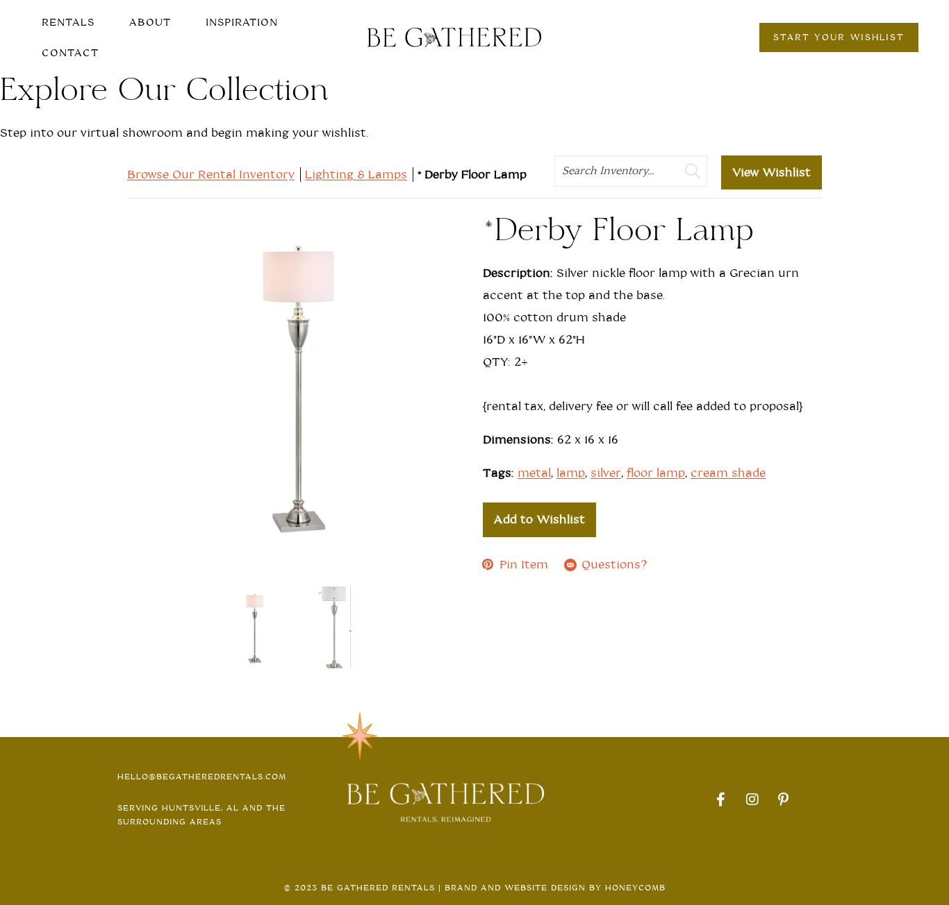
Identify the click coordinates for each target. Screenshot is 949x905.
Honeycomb (635, 888)
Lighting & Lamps (356, 174)
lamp (570, 473)
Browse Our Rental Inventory (211, 174)
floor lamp (656, 473)
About (150, 22)
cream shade (728, 473)
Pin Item (524, 564)
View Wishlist (771, 172)
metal (534, 473)
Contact (70, 52)
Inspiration (242, 22)
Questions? (614, 564)
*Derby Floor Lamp (474, 174)
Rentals (68, 22)
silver (606, 473)
